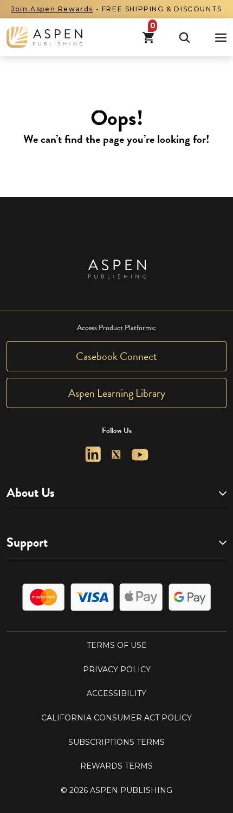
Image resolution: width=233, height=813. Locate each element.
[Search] (184, 38)
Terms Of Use (117, 645)
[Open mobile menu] (221, 38)
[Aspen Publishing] (44, 37)
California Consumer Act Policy (116, 718)
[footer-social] (93, 454)
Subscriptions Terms (116, 742)
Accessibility (116, 693)
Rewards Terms (116, 766)
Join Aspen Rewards (52, 9)
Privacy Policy (117, 669)
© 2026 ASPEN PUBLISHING (116, 790)
